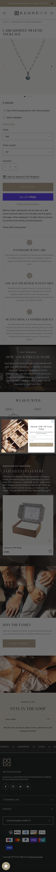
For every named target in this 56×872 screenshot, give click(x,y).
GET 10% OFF (41, 444)
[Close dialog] (53, 421)
